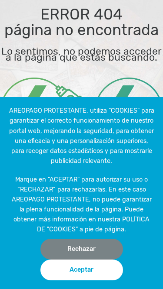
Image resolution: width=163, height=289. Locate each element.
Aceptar (81, 269)
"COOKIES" (124, 110)
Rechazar (81, 249)
